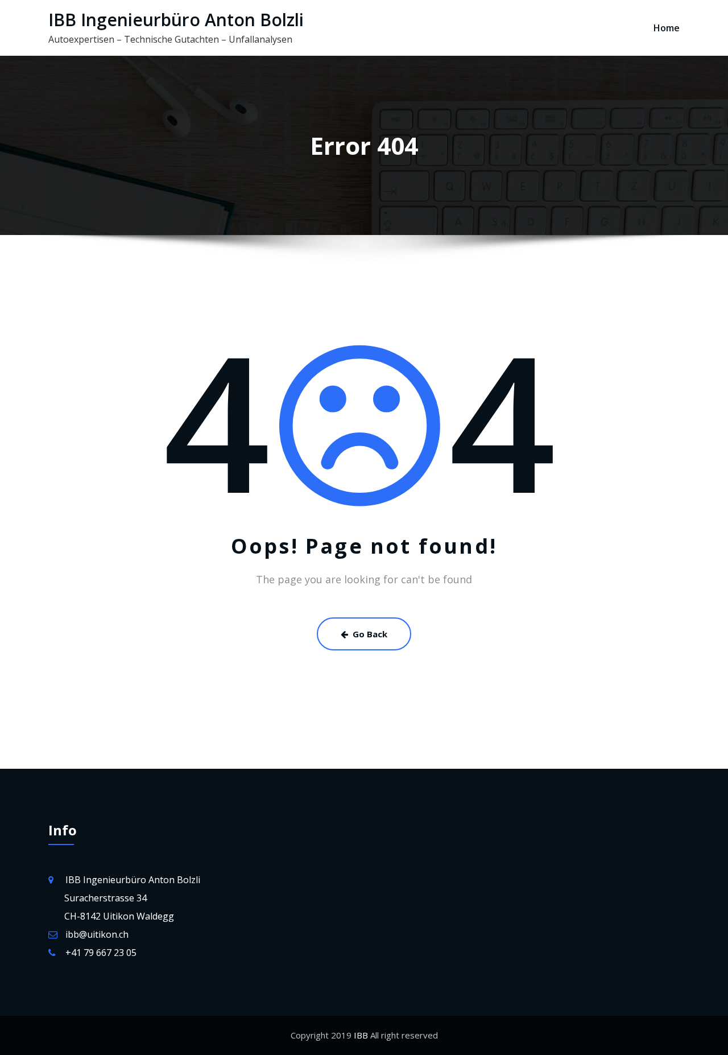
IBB (359, 1035)
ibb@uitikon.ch (97, 934)
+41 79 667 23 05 (100, 952)
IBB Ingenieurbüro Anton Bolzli (176, 19)
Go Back (370, 634)
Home (666, 28)
